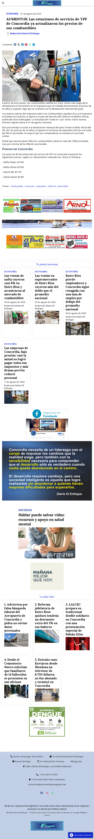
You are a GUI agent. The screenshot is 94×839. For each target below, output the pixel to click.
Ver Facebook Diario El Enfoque (68, 756)
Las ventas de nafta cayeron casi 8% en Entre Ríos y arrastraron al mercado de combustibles (14, 287)
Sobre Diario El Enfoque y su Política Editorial (48, 766)
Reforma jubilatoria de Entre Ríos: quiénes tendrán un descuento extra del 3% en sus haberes (47, 615)
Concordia (30, 186)
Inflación (52, 186)
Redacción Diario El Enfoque (24, 33)
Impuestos (41, 186)
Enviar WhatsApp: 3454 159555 (28, 756)
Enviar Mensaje (23, 761)
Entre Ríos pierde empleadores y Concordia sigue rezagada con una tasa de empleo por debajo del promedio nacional (77, 292)
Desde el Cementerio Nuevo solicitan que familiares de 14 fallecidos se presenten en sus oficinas (15, 671)
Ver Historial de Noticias (51, 761)
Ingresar (77, 761)
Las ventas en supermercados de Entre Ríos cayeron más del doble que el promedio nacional (47, 287)
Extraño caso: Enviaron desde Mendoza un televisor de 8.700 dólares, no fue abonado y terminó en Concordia (46, 673)
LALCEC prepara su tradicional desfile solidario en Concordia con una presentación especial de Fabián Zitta (77, 619)
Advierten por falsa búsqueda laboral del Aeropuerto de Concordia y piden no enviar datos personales (16, 617)
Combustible (17, 186)
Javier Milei (62, 186)
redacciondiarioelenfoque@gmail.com (47, 784)
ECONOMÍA (12, 13)
